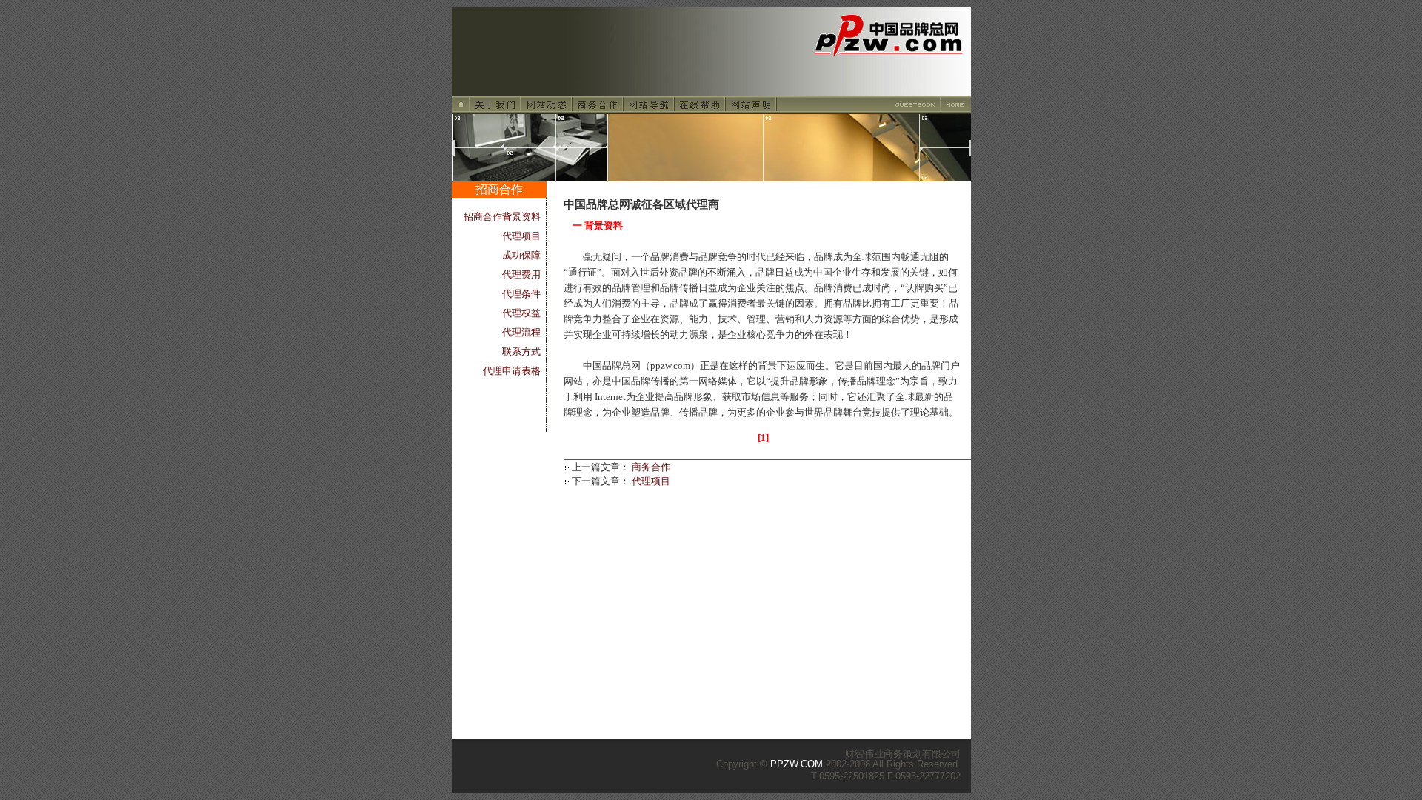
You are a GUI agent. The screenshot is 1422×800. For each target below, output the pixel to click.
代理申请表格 (512, 370)
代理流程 (521, 332)
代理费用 (521, 274)
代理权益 (521, 313)
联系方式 (521, 351)
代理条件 (521, 293)
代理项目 (521, 235)
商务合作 (651, 467)
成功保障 (521, 255)
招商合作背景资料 (502, 216)
